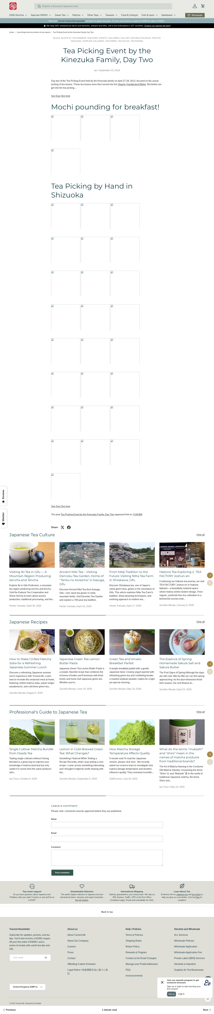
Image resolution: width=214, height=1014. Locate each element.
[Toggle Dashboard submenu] (174, 15)
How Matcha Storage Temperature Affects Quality (129, 751)
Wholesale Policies (184, 940)
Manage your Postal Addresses (142, 964)
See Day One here (60, 96)
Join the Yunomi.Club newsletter (71, 21)
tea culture (196, 894)
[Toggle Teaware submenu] (116, 15)
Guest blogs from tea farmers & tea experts (33, 32)
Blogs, (57, 38)
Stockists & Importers (185, 964)
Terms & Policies (134, 935)
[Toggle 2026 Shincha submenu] (26, 15)
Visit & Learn (147, 15)
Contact (71, 958)
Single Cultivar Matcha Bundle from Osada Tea (31, 751)
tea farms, (111, 41)
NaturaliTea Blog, (141, 38)
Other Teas (92, 15)
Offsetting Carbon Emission (81, 964)
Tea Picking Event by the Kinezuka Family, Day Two (73, 32)
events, (103, 38)
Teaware (109, 15)
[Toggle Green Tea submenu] (67, 15)
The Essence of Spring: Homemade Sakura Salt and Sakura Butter (179, 663)
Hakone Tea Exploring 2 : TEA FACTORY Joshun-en (180, 574)
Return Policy (133, 946)
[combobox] (103, 6)
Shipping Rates (134, 940)
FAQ (128, 970)
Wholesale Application (185, 946)
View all (200, 534)
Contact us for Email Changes (141, 958)
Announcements (134, 975)
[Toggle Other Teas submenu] (100, 15)
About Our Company (78, 940)
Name (54, 819)
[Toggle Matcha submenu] (82, 15)
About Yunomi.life (76, 935)
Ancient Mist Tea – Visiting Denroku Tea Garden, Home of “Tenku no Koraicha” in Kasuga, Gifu (82, 578)
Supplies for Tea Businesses (189, 970)
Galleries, (114, 38)
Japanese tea (182, 894)
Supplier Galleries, (93, 41)
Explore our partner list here (157, 25)
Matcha (76, 15)
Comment (56, 847)
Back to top (107, 912)
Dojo (197, 897)
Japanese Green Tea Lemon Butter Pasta (79, 661)
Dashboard (166, 15)
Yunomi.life (20, 1003)
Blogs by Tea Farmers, (74, 38)
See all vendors (81, 900)
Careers (71, 946)
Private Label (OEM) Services (189, 958)
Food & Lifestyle (129, 15)
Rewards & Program (136, 952)
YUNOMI (137, 514)
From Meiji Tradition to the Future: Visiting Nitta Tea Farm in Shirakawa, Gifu (131, 576)
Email (53, 833)
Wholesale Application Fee (188, 952)
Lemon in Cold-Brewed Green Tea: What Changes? (81, 751)
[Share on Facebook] (69, 527)
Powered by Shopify (33, 1003)
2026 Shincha (16, 15)
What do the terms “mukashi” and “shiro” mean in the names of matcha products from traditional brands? (181, 755)
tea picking (136, 41)
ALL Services (181, 935)
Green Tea (60, 15)
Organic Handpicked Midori (132, 84)
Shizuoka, (76, 41)
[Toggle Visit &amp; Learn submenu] (156, 15)
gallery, (126, 38)
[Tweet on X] (62, 527)
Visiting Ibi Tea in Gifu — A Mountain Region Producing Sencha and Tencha (30, 576)
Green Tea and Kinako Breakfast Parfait (125, 661)
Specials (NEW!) (39, 15)
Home (11, 32)
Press (70, 952)
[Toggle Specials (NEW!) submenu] (50, 15)
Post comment (62, 872)
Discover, (93, 38)
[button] (203, 6)
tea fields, (124, 41)
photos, (156, 38)
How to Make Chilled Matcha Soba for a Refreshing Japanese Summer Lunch (30, 663)
